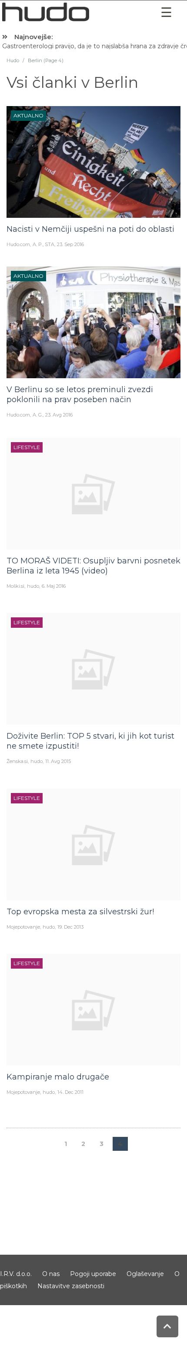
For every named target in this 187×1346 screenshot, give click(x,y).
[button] (166, 12)
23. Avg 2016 (59, 415)
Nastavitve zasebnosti (70, 1286)
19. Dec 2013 (70, 927)
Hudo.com (18, 244)
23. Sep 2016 (70, 244)
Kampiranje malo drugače (58, 1077)
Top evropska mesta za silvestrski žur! (80, 911)
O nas (51, 1274)
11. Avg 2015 (58, 761)
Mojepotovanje (23, 927)
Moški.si (15, 586)
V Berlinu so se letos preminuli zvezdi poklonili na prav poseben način (80, 394)
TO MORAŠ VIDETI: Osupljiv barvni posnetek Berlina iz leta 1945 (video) (93, 566)
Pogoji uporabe (93, 1274)
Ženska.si (17, 761)
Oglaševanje (145, 1274)
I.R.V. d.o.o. (16, 1274)
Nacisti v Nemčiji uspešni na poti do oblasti (90, 229)
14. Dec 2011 (70, 1092)
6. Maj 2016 (54, 586)
